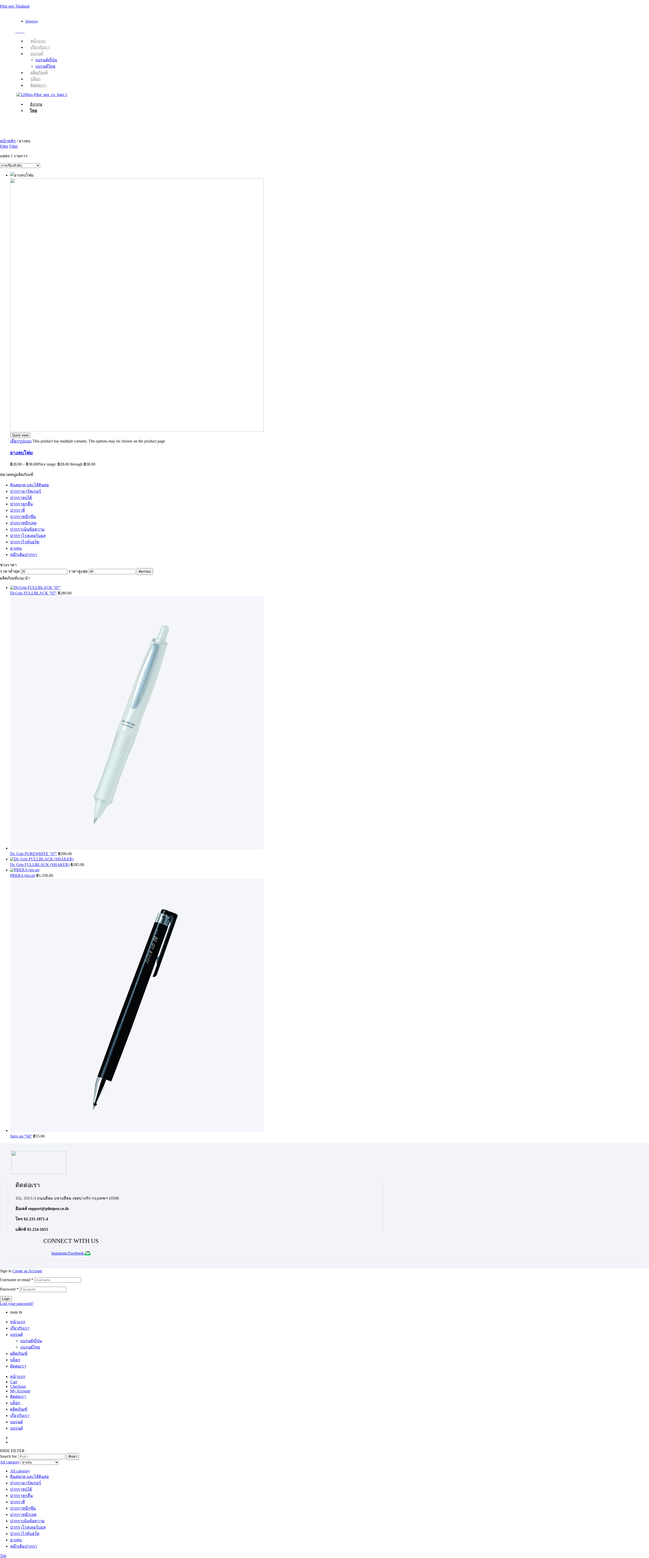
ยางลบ (16, 548)
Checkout (18, 1386)
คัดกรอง (145, 571)
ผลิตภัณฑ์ (18, 1353)
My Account (20, 1391)
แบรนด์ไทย (30, 1347)
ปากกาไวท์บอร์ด (24, 542)
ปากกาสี (17, 510)
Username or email (16, 1280)
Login (6, 1299)
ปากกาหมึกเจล (23, 523)
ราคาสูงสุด (78, 571)
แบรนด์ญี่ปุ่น (31, 1341)
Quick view (20, 435)
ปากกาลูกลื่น (21, 504)
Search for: (8, 1456)
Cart (13, 1382)
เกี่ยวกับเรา (19, 1328)
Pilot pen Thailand (14, 6)
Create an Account (27, 1271)
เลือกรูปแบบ (20, 441)
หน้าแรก (17, 1322)
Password (9, 1289)
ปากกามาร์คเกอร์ (25, 491)
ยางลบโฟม (21, 452)
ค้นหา (72, 1456)
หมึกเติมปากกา (23, 554)
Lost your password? (16, 1303)
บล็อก (15, 1360)
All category (20, 1471)
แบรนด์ (16, 1334)
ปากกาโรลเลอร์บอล (28, 535)
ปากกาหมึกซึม (23, 516)
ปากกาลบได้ (21, 497)
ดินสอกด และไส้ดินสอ (29, 485)
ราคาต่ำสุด (10, 571)
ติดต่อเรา (18, 1366)
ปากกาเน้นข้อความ (27, 529)
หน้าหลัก (8, 141)
